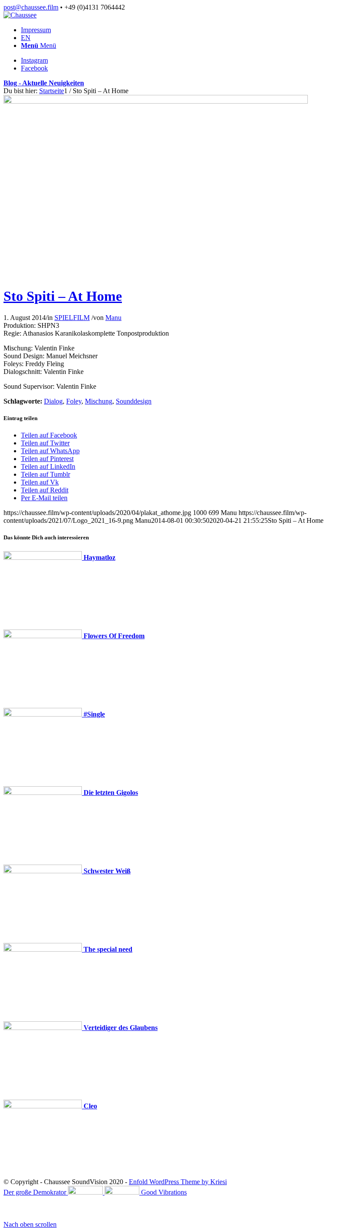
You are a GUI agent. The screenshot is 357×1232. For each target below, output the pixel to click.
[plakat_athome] (155, 101)
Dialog (53, 401)
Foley (73, 401)
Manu (113, 317)
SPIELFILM (72, 317)
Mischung (98, 401)
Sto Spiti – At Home (62, 296)
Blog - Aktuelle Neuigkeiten (43, 83)
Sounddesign (134, 401)
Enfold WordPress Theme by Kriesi (178, 1181)
